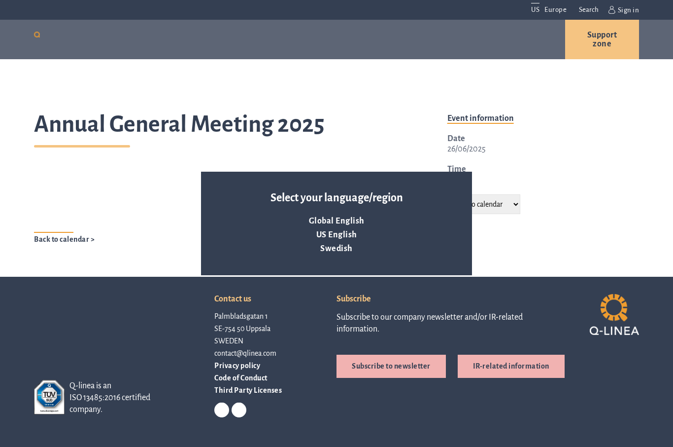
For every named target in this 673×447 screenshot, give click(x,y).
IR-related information (511, 366)
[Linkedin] (221, 410)
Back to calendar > (64, 239)
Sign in (628, 10)
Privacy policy (237, 366)
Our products (104, 39)
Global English (337, 221)
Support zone (602, 39)
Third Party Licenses (248, 390)
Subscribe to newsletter (391, 366)
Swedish (336, 248)
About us (305, 39)
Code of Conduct (241, 378)
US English (336, 234)
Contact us (502, 39)
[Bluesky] (239, 410)
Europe (555, 9)
